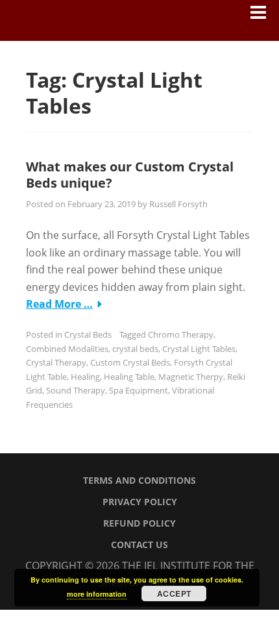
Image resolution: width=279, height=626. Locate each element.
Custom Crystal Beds (130, 362)
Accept (174, 593)
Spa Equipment (138, 390)
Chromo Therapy (180, 334)
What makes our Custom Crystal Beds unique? (130, 175)
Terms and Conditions (139, 480)
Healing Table (129, 376)
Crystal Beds (88, 334)
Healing (85, 376)
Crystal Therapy (56, 362)
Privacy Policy (140, 501)
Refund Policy (139, 523)
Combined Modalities (67, 349)
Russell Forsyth (178, 204)
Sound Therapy (75, 390)
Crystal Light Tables (199, 349)
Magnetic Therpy (190, 376)
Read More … (59, 304)
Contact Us (139, 544)
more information (97, 594)
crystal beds (135, 349)
